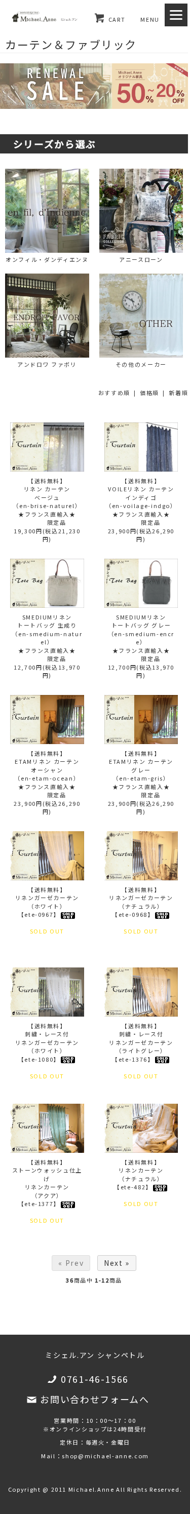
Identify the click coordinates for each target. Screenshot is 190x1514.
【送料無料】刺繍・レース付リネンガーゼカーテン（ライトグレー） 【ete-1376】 (141, 1042)
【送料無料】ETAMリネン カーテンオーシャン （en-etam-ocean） (47, 766)
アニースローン (141, 259)
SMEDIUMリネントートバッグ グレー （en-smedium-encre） (141, 629)
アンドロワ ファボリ (47, 364)
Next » (117, 1263)
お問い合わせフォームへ (94, 1399)
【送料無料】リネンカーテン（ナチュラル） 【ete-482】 (139, 1174)
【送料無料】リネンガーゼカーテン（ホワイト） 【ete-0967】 (47, 902)
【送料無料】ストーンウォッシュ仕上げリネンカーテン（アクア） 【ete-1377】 (47, 1183)
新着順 (178, 393)
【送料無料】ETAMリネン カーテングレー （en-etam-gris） (141, 766)
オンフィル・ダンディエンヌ (47, 259)
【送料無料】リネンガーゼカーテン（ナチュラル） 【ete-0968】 (141, 902)
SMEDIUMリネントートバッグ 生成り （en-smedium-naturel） (47, 629)
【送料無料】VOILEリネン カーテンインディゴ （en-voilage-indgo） (141, 493)
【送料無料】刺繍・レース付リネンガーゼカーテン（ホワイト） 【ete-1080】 (47, 1042)
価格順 (149, 393)
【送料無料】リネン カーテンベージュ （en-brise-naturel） (47, 493)
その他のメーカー (141, 364)
